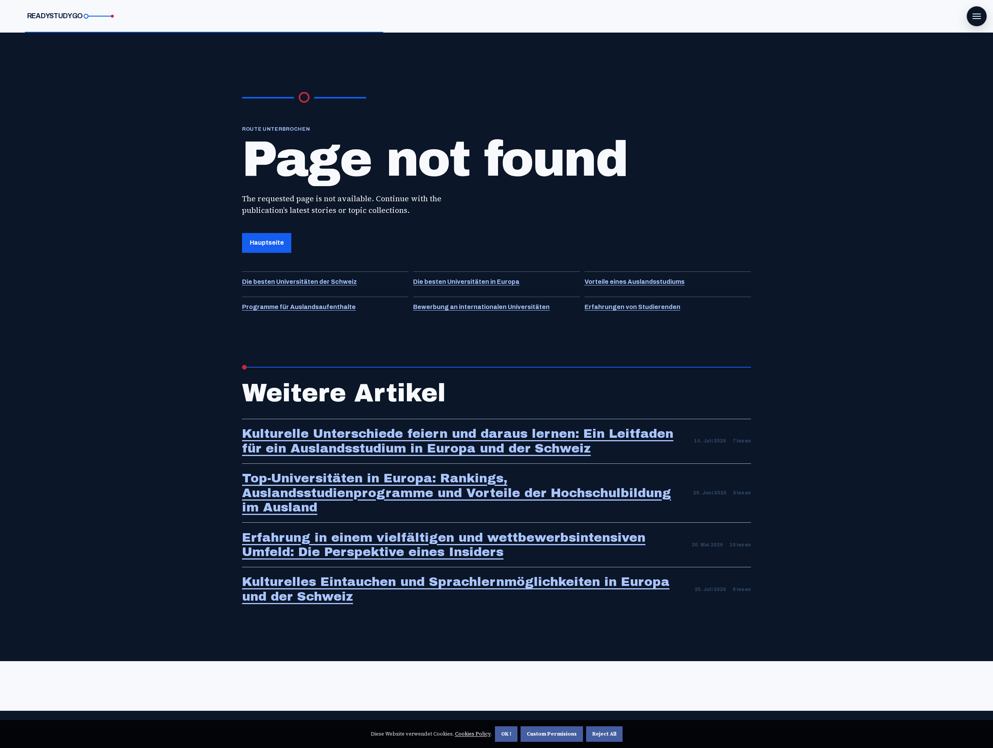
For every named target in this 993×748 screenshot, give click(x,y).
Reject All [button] (604, 734)
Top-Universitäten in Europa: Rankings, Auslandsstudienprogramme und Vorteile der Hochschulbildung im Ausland (456, 493)
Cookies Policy (473, 734)
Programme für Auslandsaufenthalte (299, 307)
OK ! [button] (506, 734)
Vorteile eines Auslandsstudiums (635, 281)
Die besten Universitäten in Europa (466, 281)
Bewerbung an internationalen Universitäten (481, 307)
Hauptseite (267, 242)
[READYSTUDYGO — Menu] (977, 16)
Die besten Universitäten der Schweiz (299, 281)
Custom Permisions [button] (552, 734)
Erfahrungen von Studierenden (632, 307)
